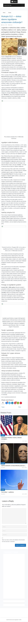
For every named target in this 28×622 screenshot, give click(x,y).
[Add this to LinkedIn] (12, 403)
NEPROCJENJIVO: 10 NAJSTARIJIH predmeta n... (13, 465)
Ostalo (9, 12)
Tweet (3, 407)
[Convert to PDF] (21, 403)
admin (4, 441)
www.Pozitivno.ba (10, 619)
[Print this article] (18, 403)
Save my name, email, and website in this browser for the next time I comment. (13, 540)
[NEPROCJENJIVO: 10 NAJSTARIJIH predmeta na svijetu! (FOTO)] (14, 453)
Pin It (19, 407)
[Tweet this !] (9, 403)
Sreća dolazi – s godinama (7, 492)
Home (4, 12)
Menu (15, 1)
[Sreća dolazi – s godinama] (14, 480)
